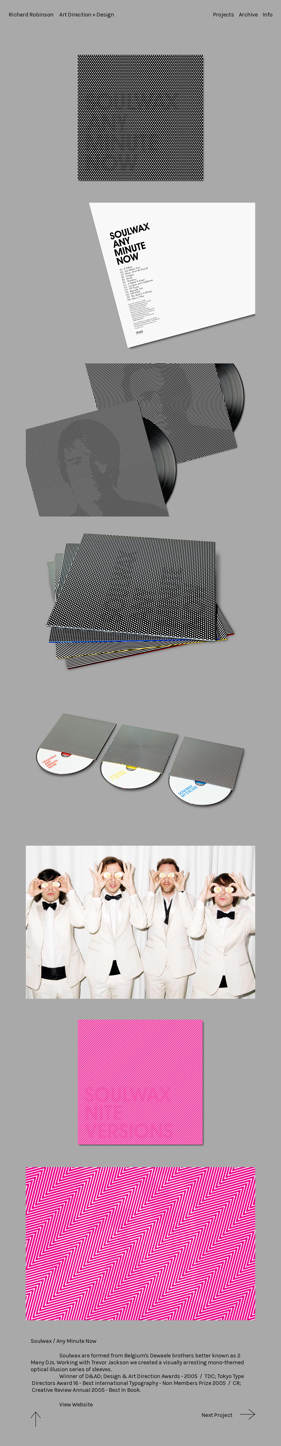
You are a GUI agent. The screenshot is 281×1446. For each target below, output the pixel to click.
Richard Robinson (31, 14)
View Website (76, 1404)
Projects (223, 14)
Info (267, 14)
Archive (248, 14)
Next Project (216, 1415)
